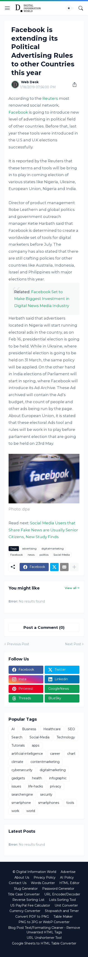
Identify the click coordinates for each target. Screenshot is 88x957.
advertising (29, 548)
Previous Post (18, 644)
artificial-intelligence (27, 754)
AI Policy (67, 877)
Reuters (50, 98)
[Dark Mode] (70, 8)
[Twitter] (54, 567)
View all (70, 588)
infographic (58, 778)
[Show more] (74, 567)
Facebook (18, 112)
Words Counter (43, 883)
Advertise (68, 872)
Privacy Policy (45, 877)
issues (16, 786)
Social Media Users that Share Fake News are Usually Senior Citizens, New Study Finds (43, 530)
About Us (21, 877)
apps (35, 745)
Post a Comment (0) (44, 627)
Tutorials (18, 745)
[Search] (81, 8)
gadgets (18, 778)
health (37, 778)
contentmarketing (45, 762)
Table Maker (63, 917)
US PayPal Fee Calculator (30, 905)
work (15, 811)
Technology (66, 737)
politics (44, 554)
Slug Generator (26, 889)
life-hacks (35, 786)
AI (13, 729)
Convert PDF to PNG (32, 917)
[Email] (64, 567)
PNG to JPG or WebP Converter (44, 922)
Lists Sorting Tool (62, 900)
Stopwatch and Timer (62, 911)
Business (29, 729)
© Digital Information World (34, 872)
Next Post (73, 644)
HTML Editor (69, 883)
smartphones (48, 803)
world (30, 811)
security (46, 794)
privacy (55, 786)
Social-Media (61, 554)
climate (17, 762)
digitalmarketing (53, 548)
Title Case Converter (24, 894)
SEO (71, 729)
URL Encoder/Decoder (62, 894)
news (31, 554)
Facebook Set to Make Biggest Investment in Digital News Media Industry (41, 299)
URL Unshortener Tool (44, 938)
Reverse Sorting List (28, 900)
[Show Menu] (7, 8)
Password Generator (58, 889)
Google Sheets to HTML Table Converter (44, 943)
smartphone (21, 803)
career (55, 754)
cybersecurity (22, 770)
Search (17, 737)
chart (71, 754)
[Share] (73, 84)
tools (70, 803)
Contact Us (17, 883)
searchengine (22, 794)
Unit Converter (66, 905)
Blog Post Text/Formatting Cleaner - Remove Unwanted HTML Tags (44, 930)
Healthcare (52, 729)
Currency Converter (24, 911)
